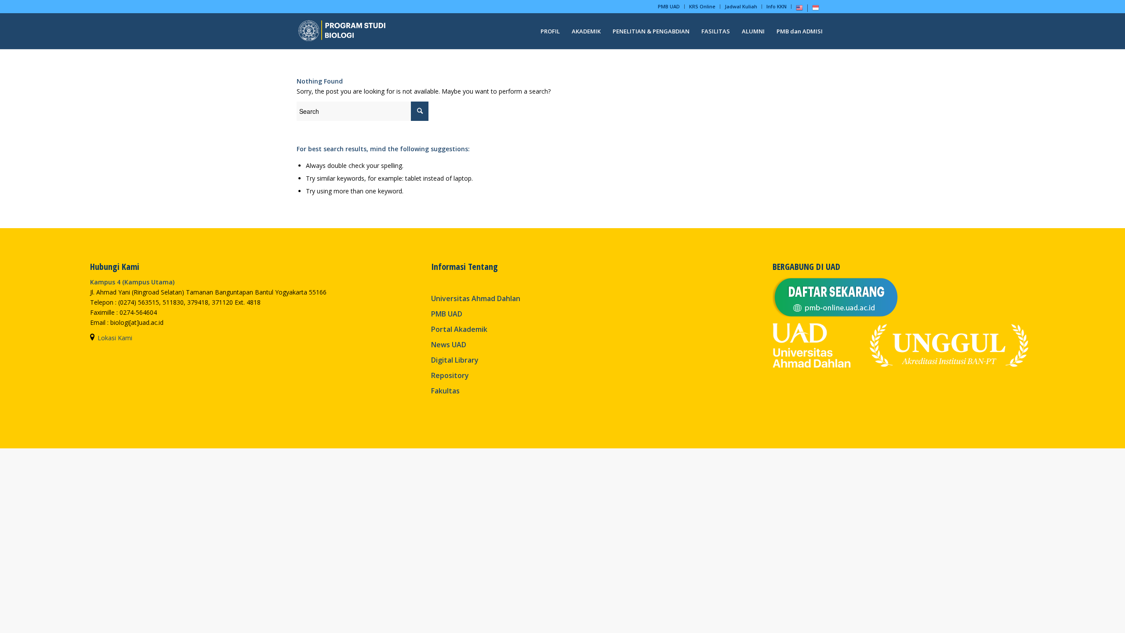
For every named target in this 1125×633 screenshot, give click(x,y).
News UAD (448, 344)
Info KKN (776, 6)
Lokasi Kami (115, 338)
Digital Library (455, 360)
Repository (450, 375)
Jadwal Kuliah (741, 6)
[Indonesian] (815, 9)
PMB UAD (669, 6)
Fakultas (445, 391)
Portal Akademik (459, 329)
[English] (799, 9)
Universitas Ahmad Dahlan (475, 298)
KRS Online (702, 6)
